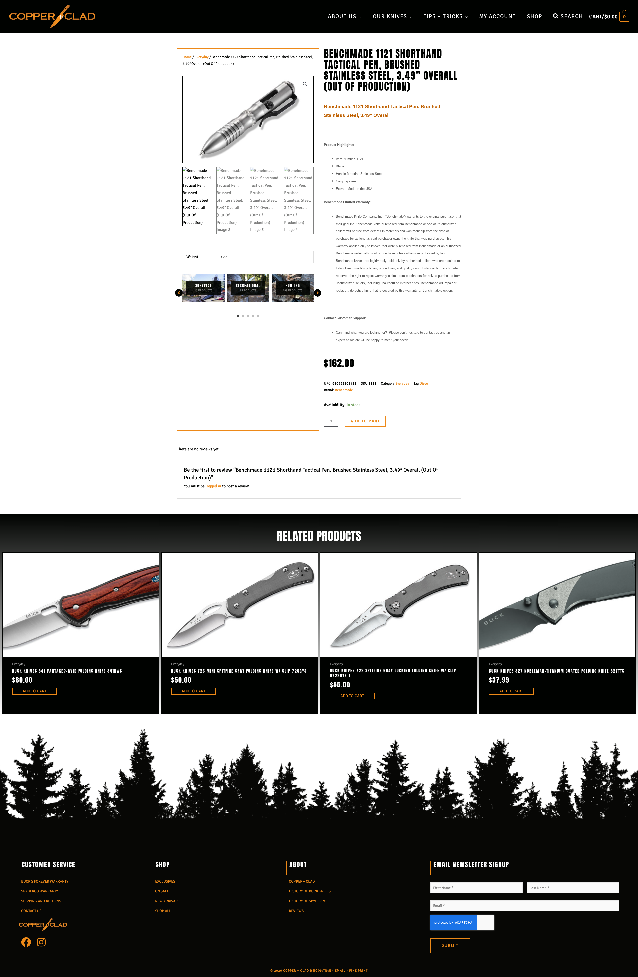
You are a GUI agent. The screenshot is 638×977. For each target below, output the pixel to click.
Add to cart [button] (34, 691)
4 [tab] (252, 315)
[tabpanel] (203, 288)
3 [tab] (247, 315)
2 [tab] (242, 315)
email (340, 971)
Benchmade (344, 390)
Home (187, 57)
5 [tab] (257, 315)
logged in (213, 486)
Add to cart (365, 421)
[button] (305, 84)
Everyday (202, 57)
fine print (358, 971)
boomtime (322, 971)
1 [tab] (238, 315)
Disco (424, 383)
